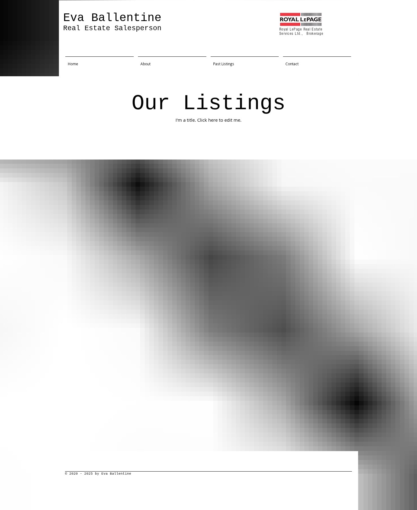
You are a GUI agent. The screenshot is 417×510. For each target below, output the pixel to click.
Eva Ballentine (112, 17)
